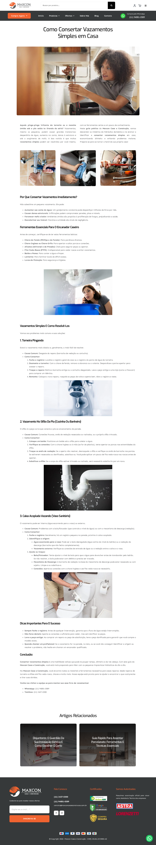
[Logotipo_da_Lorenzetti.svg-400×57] (127, 813)
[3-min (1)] (99, 815)
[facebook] (56, 813)
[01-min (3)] (124, 804)
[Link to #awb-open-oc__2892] (146, 6)
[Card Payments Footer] (78, 833)
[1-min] (20, 3)
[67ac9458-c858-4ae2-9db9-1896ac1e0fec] (98, 804)
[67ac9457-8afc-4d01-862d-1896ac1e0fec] (98, 797)
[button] (149, 838)
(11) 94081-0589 (137, 17)
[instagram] (62, 813)
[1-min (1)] (25, 787)
